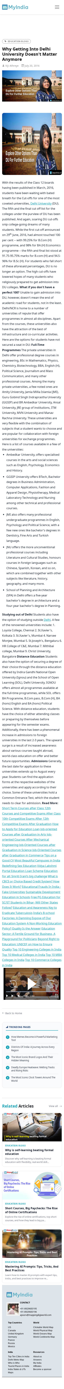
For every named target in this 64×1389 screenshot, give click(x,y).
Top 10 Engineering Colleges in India (36, 949)
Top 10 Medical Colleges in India (23, 955)
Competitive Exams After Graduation (27, 824)
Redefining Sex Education (19, 866)
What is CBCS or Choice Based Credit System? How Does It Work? (30, 881)
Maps (10, 1372)
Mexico (11, 1346)
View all (54, 1106)
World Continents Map (44, 1337)
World (36, 1322)
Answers (37, 1360)
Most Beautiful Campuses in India (37, 860)
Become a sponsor (42, 1369)
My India (37, 1363)
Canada (12, 1330)
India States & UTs (17, 1369)
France (11, 1340)
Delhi (47, 620)
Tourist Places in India (18, 1366)
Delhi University (41, 203)
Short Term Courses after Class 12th (26, 808)
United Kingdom (16, 1333)
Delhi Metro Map (16, 1360)
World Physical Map (42, 1330)
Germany (12, 1337)
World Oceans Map (42, 1333)
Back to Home (13, 1013)
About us (37, 1356)
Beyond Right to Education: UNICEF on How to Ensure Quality (30, 944)
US (9, 1327)
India (10, 1352)
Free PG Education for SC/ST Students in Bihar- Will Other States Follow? (31, 902)
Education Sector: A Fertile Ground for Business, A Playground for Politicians (28, 933)
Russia (11, 1343)
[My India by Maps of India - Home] (15, 7)
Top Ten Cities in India (18, 1356)
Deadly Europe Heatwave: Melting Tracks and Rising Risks (31, 1069)
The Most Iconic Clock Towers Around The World (31, 1079)
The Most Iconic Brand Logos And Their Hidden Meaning (30, 1058)
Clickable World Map (43, 1327)
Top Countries (15, 1322)
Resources (38, 1352)
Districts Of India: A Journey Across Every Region (31, 1048)
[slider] (32, 991)
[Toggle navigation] (57, 7)
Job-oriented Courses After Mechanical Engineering (27, 839)
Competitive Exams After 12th (29, 819)
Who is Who (14, 1363)
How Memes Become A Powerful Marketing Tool (32, 1038)
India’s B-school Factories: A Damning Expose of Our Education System (28, 918)
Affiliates (37, 1366)
